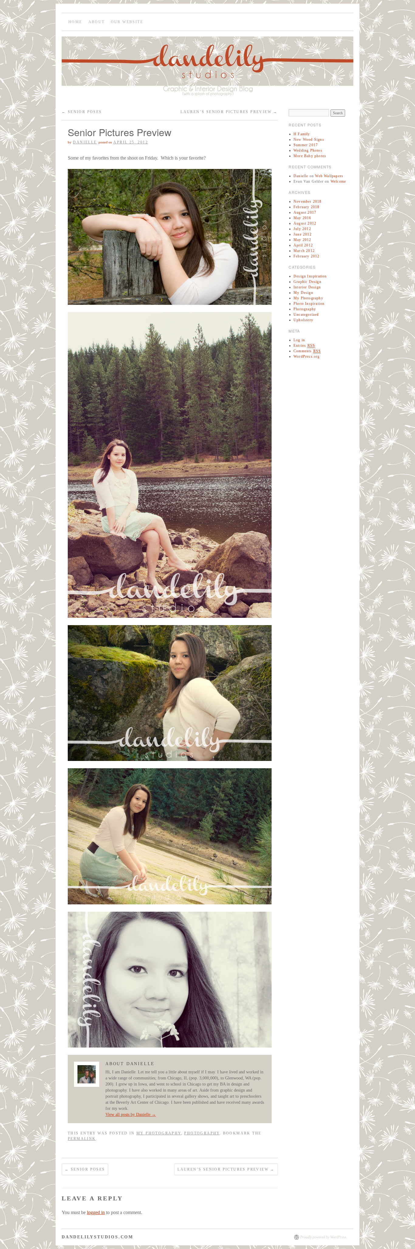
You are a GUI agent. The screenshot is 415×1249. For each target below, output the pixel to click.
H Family (301, 134)
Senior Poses (82, 112)
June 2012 (302, 234)
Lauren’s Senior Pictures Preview (229, 112)
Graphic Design (307, 282)
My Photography (158, 1133)
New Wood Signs (308, 139)
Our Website (127, 22)
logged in (96, 1212)
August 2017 (304, 212)
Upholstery (303, 320)
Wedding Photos (307, 150)
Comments (307, 351)
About (96, 22)
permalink (82, 1139)
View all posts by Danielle (130, 1114)
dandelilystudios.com (97, 1237)
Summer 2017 (305, 145)
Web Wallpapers (329, 176)
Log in (299, 340)
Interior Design (307, 287)
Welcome (338, 181)
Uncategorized (306, 314)
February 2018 (306, 207)
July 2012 (302, 229)
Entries (304, 345)
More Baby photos (309, 156)
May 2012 (302, 240)
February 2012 (306, 256)
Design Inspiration (310, 276)
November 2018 (307, 201)
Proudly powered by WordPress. (323, 1237)
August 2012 (304, 223)
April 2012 (303, 245)
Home (75, 22)
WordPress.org (306, 356)
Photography (201, 1133)
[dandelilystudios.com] (207, 69)
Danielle (85, 142)
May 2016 (302, 218)
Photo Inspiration (308, 303)
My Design (303, 293)
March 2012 (304, 251)
